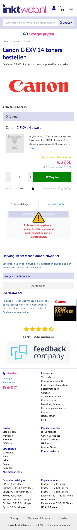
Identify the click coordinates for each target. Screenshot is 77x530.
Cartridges (8, 452)
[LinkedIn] (12, 387)
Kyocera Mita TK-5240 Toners (57, 495)
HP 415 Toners (49, 507)
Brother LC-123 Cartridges (17, 499)
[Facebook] (4, 387)
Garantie (45, 392)
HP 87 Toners (48, 499)
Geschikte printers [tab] (56, 204)
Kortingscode (48, 400)
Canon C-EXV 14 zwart (23, 127)
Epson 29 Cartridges (14, 507)
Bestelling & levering (52, 404)
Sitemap (14, 518)
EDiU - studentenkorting (54, 385)
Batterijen (8, 468)
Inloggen (8, 378)
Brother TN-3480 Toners (54, 491)
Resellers (7, 439)
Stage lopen (9, 431)
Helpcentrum (48, 415)
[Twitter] (8, 387)
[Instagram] (15, 387)
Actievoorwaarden (51, 396)
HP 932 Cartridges (13, 495)
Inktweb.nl (11, 373)
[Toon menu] (71, 8)
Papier (6, 464)
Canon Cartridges (50, 435)
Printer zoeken (49, 451)
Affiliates (7, 443)
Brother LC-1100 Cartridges (18, 487)
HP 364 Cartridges (13, 484)
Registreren (9, 382)
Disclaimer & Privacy (38, 518)
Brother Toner (48, 447)
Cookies (63, 518)
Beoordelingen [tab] (21, 204)
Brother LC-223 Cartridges (17, 503)
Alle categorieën (12, 472)
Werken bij (8, 435)
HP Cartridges (48, 431)
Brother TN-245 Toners (53, 484)
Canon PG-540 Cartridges (17, 491)
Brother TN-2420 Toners (54, 487)
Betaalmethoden (50, 388)
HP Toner (46, 443)
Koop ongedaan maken (53, 408)
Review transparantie (52, 381)
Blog (43, 419)
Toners (6, 456)
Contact (45, 412)
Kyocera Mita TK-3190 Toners (57, 503)
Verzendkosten (49, 377)
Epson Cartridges (50, 439)
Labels (6, 460)
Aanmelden (38, 285)
